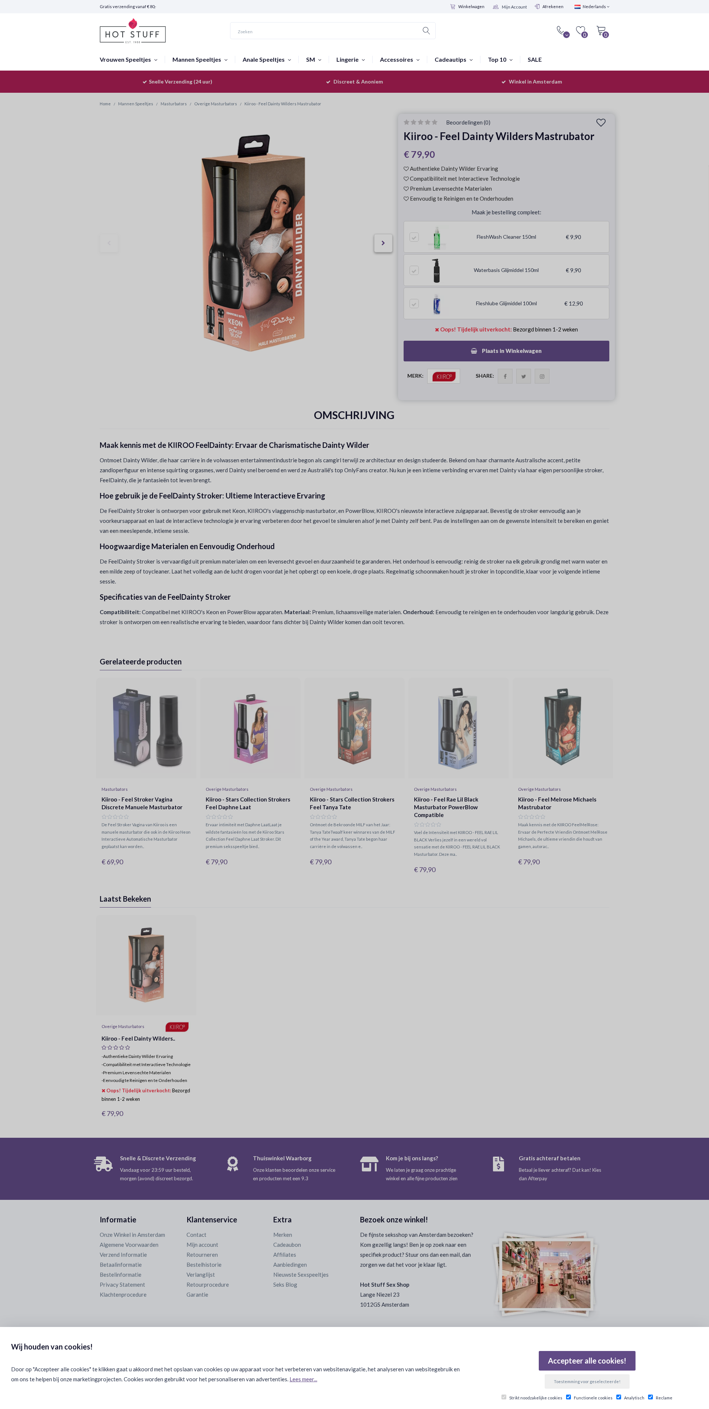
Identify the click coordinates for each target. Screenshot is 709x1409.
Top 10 (497, 59)
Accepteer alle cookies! (587, 1360)
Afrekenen (553, 6)
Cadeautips (451, 59)
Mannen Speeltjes (197, 59)
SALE (535, 59)
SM (311, 59)
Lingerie (348, 59)
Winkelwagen (471, 6)
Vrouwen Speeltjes (126, 59)
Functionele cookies (593, 1397)
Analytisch (634, 1397)
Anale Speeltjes (264, 59)
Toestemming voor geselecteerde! (587, 1381)
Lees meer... (303, 1379)
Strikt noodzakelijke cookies (535, 1397)
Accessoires (397, 59)
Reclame (664, 1397)
